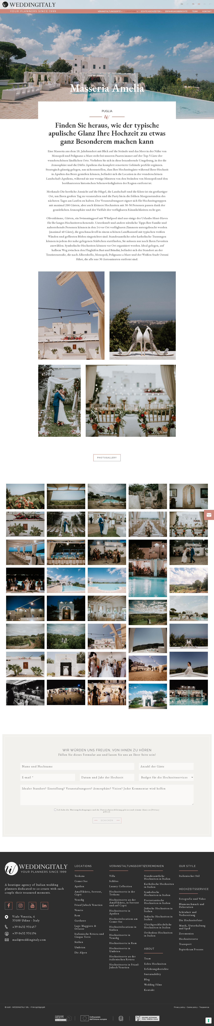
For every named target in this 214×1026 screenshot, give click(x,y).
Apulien (79, 886)
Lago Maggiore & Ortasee (86, 927)
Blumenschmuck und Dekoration (191, 906)
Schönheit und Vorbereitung (188, 914)
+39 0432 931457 (24, 927)
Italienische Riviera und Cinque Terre (89, 935)
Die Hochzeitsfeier (191, 920)
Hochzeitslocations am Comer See (123, 920)
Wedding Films (153, 984)
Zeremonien (186, 933)
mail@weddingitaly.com (29, 939)
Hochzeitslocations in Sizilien (122, 928)
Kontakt (207, 11)
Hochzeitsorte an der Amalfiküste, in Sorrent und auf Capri (124, 902)
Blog (147, 979)
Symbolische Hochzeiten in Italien (157, 894)
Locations (130, 11)
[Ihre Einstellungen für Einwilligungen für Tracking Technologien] (208, 1020)
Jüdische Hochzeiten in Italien (158, 910)
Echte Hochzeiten (150, 11)
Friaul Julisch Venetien (89, 905)
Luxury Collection (120, 886)
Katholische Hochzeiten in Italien (159, 885)
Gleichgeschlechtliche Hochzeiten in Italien (158, 926)
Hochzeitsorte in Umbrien (119, 950)
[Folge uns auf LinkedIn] (44, 906)
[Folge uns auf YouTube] (32, 906)
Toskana (80, 876)
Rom (77, 915)
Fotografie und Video (192, 898)
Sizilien (79, 942)
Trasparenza (204, 1007)
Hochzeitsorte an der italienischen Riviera (122, 958)
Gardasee (80, 920)
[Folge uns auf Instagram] (20, 906)
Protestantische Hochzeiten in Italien (157, 902)
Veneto (79, 910)
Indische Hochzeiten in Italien (158, 918)
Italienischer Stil (189, 876)
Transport (185, 944)
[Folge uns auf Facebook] (8, 906)
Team (195, 11)
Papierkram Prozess (191, 949)
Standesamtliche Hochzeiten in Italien (157, 877)
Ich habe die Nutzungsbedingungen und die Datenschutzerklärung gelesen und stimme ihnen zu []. (108, 811)
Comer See (81, 881)
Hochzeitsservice (194, 889)
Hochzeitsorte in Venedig (119, 936)
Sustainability (152, 974)
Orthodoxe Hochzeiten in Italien (158, 934)
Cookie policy (192, 1007)
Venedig (79, 899)
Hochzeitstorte (188, 939)
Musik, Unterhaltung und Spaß (192, 927)
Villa (112, 876)
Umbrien (80, 947)
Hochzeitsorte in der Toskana (122, 893)
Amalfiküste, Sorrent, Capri (88, 893)
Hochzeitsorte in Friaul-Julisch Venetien (124, 966)
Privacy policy (179, 1007)
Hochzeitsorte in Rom (123, 943)
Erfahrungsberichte (176, 11)
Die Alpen (81, 952)
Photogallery (107, 458)
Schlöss (114, 881)
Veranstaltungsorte (109, 11)
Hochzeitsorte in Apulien (119, 912)
